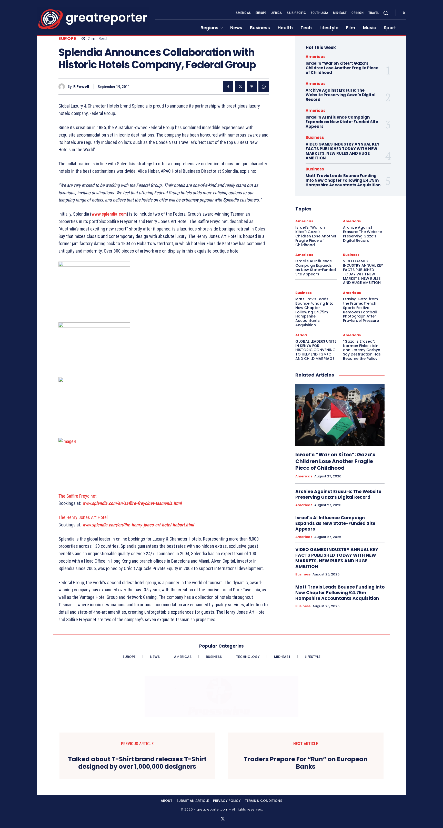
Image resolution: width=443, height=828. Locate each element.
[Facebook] (228, 86)
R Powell (81, 86)
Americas (316, 57)
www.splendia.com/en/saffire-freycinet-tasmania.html (132, 503)
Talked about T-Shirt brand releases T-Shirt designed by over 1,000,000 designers (137, 763)
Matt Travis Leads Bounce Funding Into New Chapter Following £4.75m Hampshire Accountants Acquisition (343, 180)
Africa (301, 335)
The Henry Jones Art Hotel (83, 517)
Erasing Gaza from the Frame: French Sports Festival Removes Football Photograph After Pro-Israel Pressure (361, 309)
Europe (67, 38)
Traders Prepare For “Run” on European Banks (306, 763)
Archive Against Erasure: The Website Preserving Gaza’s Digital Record (341, 95)
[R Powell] (62, 86)
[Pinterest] (252, 86)
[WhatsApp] (263, 86)
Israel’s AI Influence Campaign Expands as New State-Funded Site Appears (342, 121)
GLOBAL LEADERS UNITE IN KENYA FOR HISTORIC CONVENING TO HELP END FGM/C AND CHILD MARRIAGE (315, 350)
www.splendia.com (109, 214)
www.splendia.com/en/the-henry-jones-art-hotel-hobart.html (138, 524)
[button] (385, 13)
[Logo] (93, 19)
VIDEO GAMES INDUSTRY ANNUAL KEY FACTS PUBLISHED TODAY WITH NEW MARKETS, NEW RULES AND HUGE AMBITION (342, 151)
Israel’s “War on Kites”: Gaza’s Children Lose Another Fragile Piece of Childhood (342, 68)
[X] (404, 13)
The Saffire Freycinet (77, 496)
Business (315, 137)
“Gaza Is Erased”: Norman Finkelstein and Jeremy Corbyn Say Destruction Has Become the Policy (362, 350)
